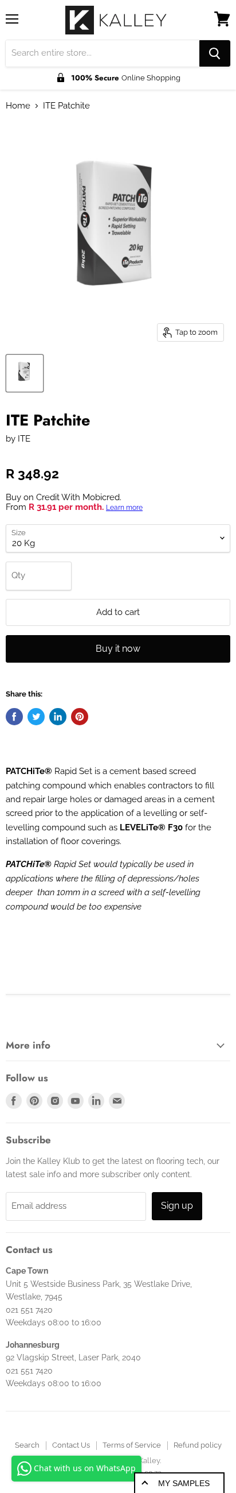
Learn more (124, 508)
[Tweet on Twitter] (36, 716)
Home (18, 106)
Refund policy (198, 1445)
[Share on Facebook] (14, 716)
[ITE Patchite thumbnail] (24, 373)
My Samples (184, 1483)
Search (27, 1445)
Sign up (177, 1205)
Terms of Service (132, 1445)
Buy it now (118, 648)
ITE (24, 439)
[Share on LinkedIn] (57, 716)
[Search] (214, 53)
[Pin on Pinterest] (79, 716)
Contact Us (71, 1445)
